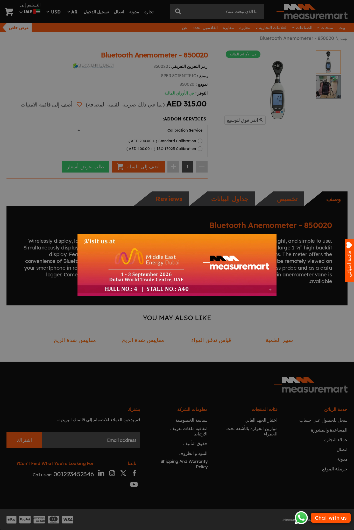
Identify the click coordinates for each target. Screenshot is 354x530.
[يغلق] (85, 242)
